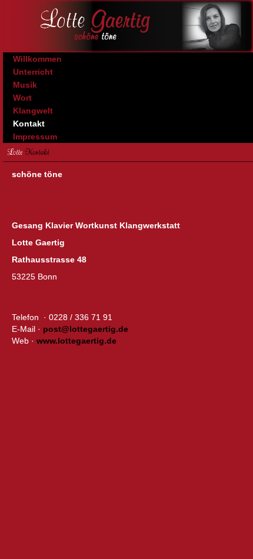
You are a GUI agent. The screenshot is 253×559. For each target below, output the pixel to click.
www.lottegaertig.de (76, 340)
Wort (22, 97)
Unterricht (33, 71)
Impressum (35, 136)
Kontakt (29, 123)
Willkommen (37, 59)
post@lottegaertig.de (85, 329)
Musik (25, 84)
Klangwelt (33, 110)
